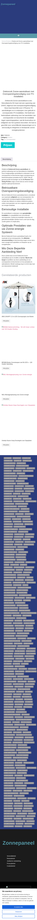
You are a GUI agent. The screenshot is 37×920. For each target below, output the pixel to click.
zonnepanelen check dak (9, 541)
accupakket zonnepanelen (9, 821)
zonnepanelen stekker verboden (10, 478)
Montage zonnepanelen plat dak (24, 689)
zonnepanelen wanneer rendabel (22, 465)
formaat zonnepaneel (29, 737)
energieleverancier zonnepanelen (24, 747)
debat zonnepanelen (18, 775)
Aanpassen (18, 911)
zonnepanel (7, 564)
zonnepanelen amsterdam (20, 554)
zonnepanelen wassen (21, 463)
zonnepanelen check (19, 541)
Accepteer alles (18, 907)
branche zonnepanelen (22, 798)
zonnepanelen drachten (19, 536)
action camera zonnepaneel (28, 818)
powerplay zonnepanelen (9, 671)
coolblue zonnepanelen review (22, 780)
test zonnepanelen (19, 630)
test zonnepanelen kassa (9, 630)
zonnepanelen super (20, 473)
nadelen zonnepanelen (19, 686)
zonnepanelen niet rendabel (31, 501)
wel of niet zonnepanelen (20, 602)
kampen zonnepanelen (9, 706)
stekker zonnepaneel (18, 643)
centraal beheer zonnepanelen (20, 785)
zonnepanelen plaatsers (9, 491)
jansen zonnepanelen (27, 706)
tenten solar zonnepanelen (9, 635)
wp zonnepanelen (27, 600)
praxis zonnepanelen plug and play (11, 668)
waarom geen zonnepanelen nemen (11, 610)
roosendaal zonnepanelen (9, 658)
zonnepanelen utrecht (17, 470)
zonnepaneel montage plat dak (10, 577)
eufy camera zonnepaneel (29, 742)
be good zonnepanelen (18, 805)
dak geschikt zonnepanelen (9, 780)
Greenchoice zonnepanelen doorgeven (11, 727)
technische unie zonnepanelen (21, 635)
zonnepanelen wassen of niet (10, 463)
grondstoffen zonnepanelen (19, 724)
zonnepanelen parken (29, 491)
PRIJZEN (6, 321)
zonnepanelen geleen (17, 521)
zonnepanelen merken (22, 506)
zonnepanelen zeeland (27, 460)
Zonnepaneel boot (8, 582)
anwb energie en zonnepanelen (10, 813)
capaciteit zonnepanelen (21, 788)
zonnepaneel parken (28, 569)
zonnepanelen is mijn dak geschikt (23, 516)
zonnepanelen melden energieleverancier (12, 508)
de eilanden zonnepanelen (29, 775)
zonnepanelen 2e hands (30, 562)
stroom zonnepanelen (8, 643)
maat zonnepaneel (8, 696)
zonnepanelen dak (26, 539)
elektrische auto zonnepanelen (10, 760)
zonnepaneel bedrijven (31, 582)
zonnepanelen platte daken (29, 488)
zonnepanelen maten (25, 508)
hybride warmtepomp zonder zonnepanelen (12, 714)
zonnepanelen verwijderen (9, 468)
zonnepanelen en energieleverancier (11, 529)
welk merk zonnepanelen (9, 602)
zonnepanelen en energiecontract (25, 529)
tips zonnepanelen (29, 625)
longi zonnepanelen (16, 696)
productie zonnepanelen (9, 666)
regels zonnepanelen (30, 658)
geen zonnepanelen (8, 732)
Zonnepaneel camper (29, 579)
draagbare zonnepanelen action (10, 770)
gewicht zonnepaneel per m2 (10, 729)
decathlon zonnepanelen (21, 772)
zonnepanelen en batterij (23, 531)
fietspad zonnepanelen (18, 739)
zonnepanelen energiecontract (19, 526)
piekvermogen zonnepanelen (23, 676)
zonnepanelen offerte (17, 498)
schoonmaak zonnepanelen (19, 653)
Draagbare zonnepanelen (22, 770)
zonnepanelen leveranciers (24, 511)
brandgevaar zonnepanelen (19, 795)
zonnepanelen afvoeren (9, 562)
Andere (8, 41)
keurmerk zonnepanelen (9, 704)
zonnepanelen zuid (17, 460)
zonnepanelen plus (18, 488)
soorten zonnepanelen (21, 648)
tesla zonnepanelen (28, 630)
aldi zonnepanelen (32, 813)
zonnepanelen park (8, 493)
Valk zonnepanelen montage (29, 620)
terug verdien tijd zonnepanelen (22, 633)
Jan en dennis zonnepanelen (10, 709)
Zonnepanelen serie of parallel (10, 483)
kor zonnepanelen (29, 701)
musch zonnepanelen (29, 686)
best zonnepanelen (25, 800)
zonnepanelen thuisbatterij (28, 470)
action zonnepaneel (17, 818)
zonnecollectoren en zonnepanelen (24, 587)
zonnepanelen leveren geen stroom (11, 511)
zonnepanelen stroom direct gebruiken (26, 475)
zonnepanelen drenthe (8, 536)
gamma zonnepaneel (17, 732)
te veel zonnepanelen (21, 638)
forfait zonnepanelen (8, 739)
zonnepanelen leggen (29, 513)
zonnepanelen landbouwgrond (10, 516)
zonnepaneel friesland (19, 579)
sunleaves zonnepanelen (26, 640)
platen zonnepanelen (19, 673)
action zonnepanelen (8, 818)
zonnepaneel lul (29, 577)
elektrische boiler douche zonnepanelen (20, 757)
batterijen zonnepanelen (28, 805)
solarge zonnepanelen (31, 648)
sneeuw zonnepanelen (8, 653)
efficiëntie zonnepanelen (9, 765)
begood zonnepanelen (28, 803)
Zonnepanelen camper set (30, 541)
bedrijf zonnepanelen (8, 805)
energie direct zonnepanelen (10, 755)
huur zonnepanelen (25, 714)
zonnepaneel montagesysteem (10, 574)
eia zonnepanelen (19, 762)
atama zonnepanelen (27, 808)
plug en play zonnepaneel (9, 673)
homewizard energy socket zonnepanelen (23, 719)
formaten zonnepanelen (9, 737)
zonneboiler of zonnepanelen (10, 590)
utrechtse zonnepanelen (17, 623)
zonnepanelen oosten (26, 493)
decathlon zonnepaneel (9, 775)
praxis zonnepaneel (32, 668)
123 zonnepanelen (18, 826)
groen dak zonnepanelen (31, 724)
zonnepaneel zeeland (14, 564)
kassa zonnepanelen (19, 704)
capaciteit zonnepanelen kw (9, 788)
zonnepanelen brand (18, 544)
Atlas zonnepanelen (18, 808)
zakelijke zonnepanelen (30, 597)
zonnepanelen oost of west (23, 496)
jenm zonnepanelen (18, 706)
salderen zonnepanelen (29, 656)
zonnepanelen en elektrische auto (11, 531)
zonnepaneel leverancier (9, 579)
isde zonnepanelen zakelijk (9, 711)
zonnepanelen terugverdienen (10, 473)
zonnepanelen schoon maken (22, 483)
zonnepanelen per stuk (19, 491)
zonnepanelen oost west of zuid (10, 496)
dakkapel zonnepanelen (21, 777)
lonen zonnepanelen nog (26, 696)
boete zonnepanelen (8, 800)
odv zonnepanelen (31, 681)
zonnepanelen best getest (9, 549)
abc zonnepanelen (19, 823)
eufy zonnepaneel (8, 742)
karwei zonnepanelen (28, 704)
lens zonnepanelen (19, 699)
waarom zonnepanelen (24, 607)
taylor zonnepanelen (31, 638)
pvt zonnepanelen (9, 139)
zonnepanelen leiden (19, 513)
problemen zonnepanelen (19, 666)
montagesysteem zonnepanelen (10, 689)
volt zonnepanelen (8, 615)
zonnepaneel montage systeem (23, 574)
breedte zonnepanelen (24, 793)
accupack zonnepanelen (20, 821)
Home (3, 41)
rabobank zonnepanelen (18, 661)
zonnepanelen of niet (27, 498)
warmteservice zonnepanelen (10, 605)
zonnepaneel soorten (29, 567)
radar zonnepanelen (8, 661)
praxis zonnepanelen (22, 668)
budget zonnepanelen (28, 790)
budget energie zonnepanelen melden (11, 793)
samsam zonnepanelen (31, 653)
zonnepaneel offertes (17, 572)
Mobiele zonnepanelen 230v (9, 691)
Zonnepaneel (8, 4)
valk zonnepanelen (8, 623)
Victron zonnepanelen (27, 615)
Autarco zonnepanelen (8, 808)
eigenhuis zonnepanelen (22, 760)
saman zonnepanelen (8, 656)
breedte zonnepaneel (8, 795)
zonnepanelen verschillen (20, 468)
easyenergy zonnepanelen (20, 765)
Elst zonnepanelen (8, 757)
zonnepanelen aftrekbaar (19, 562)
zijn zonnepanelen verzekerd (10, 592)
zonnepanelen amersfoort (20, 557)
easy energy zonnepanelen (9, 767)
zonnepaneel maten (21, 577)
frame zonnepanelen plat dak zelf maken (24, 734)
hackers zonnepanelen (9, 724)
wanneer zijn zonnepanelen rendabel (11, 607)
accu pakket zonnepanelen (9, 823)
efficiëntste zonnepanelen (28, 762)
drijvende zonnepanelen (31, 767)
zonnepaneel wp (23, 564)
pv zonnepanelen (25, 663)
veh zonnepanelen (18, 620)
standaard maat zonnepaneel (10, 648)
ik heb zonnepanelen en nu (21, 711)
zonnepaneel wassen (8, 567)
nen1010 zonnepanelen (9, 686)
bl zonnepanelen (17, 800)
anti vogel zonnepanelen (22, 813)
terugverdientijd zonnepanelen (10, 633)
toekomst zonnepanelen (19, 625)
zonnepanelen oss (17, 493)
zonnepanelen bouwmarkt (28, 544)
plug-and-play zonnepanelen (31, 671)
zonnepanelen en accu (9, 534)
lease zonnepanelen (28, 699)
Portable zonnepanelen (20, 671)
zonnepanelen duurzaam (19, 534)
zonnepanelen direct (8, 539)
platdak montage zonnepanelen (10, 676)
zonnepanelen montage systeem (10, 506)
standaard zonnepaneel (28, 643)
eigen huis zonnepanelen (9, 762)
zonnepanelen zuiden (8, 460)
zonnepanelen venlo (30, 468)
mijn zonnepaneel (29, 691)
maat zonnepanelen (26, 694)
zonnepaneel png (19, 569)
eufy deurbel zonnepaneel (17, 742)
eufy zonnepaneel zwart (28, 739)
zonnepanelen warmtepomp (9, 465)
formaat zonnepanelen (19, 737)
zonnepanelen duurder (30, 534)
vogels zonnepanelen (17, 615)
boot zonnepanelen (31, 798)
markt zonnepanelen (17, 694)
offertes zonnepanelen (22, 681)
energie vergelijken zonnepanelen (10, 752)
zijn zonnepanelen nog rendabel (25, 595)
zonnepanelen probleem (9, 488)
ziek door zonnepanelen (9, 597)
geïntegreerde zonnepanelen (22, 729)
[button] (18, 35)
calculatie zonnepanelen (17, 790)
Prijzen (7, 145)
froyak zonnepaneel (26, 732)
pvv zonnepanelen (8, 663)
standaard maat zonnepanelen (23, 645)
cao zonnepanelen (8, 790)
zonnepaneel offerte (27, 572)
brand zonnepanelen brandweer (10, 798)
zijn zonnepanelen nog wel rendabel (11, 595)
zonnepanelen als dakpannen (10, 559)
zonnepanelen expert (8, 526)
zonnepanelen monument (9, 503)
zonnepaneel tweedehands (19, 567)
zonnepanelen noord (8, 501)
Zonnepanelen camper (8, 544)
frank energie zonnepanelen (9, 734)
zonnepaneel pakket (8, 572)
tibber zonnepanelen (19, 628)
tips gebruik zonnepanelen (9, 628)
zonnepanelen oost (8, 498)
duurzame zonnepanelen (20, 767)
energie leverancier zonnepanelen (24, 752)
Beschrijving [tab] (7, 159)
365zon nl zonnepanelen (29, 823)
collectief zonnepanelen (9, 785)
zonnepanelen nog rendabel (19, 501)
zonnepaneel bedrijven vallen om (19, 582)
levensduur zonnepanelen (9, 699)
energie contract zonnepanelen (22, 755)
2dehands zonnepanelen (9, 826)
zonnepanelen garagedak (27, 521)
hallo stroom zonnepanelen (26, 722)
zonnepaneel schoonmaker (9, 569)
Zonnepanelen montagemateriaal (21, 503)
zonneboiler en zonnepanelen (22, 590)
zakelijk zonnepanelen (8, 600)
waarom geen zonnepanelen (24, 610)
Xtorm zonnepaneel (18, 600)
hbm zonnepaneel (16, 722)
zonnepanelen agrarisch (21, 559)
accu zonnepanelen (30, 821)
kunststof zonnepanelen (19, 701)
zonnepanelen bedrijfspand (9, 554)
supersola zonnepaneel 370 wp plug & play (12, 640)
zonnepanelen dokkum (29, 536)
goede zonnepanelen (24, 727)
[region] (18, 904)
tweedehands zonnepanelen (29, 623)
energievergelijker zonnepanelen (10, 747)
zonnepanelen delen (17, 539)
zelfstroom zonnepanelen (19, 597)
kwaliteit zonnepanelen (9, 701)
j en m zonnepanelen (20, 709)
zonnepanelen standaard (22, 478)
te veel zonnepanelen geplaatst (10, 638)
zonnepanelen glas (8, 521)
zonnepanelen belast (19, 549)
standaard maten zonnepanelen (10, 645)
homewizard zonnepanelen (9, 719)
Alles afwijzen (18, 916)
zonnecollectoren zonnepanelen (10, 587)
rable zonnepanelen (27, 661)
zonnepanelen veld (8, 470)
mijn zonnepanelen (20, 691)
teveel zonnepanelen (29, 628)
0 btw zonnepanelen (27, 826)
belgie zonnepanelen (18, 803)
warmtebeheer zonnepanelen (22, 605)
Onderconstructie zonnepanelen (10, 681)
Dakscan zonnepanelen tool (9, 777)
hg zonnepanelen (8, 722)
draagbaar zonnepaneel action (10, 772)
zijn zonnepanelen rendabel (22, 592)
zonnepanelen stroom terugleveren (11, 475)
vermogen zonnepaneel (9, 620)
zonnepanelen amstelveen (9, 557)
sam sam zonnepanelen (18, 656)
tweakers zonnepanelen (9, 625)
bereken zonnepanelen (9, 803)
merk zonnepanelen (8, 694)
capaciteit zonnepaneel (32, 788)
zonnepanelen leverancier (9, 513)
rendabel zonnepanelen (20, 658)
